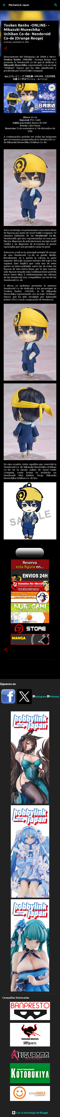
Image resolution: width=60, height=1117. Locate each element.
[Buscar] (56, 5)
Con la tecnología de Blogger (32, 1112)
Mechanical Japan (19, 5)
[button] (5, 48)
